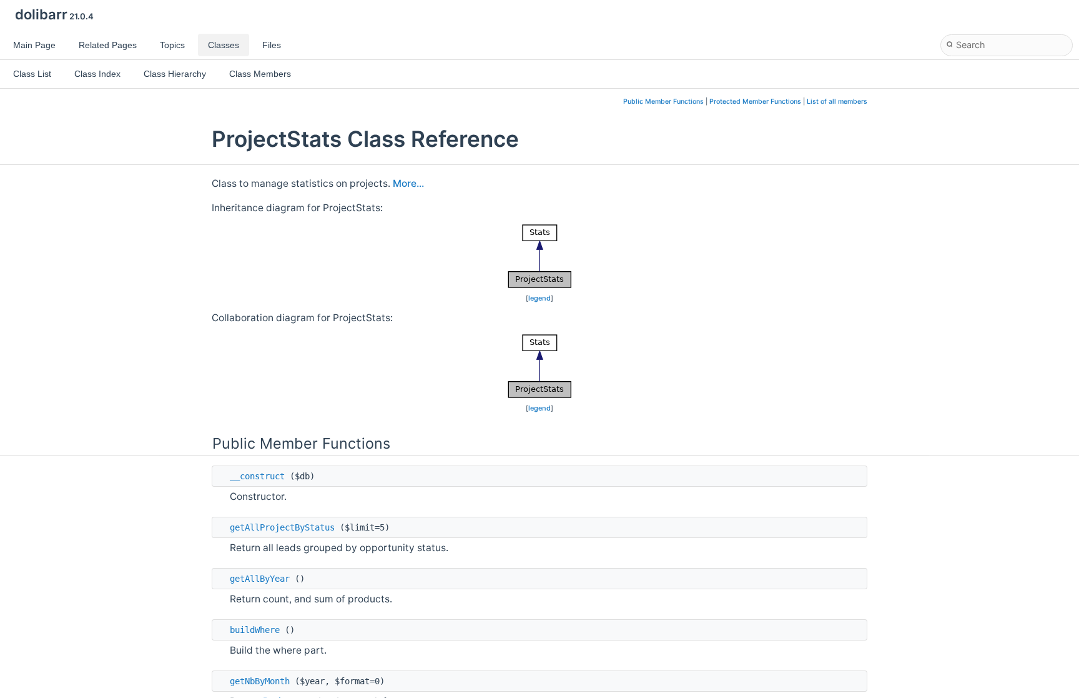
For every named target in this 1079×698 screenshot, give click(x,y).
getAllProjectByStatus (282, 527)
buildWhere (255, 630)
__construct (257, 476)
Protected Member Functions (755, 101)
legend (539, 298)
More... (408, 183)
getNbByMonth (260, 681)
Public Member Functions (663, 101)
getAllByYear (260, 579)
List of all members (837, 101)
